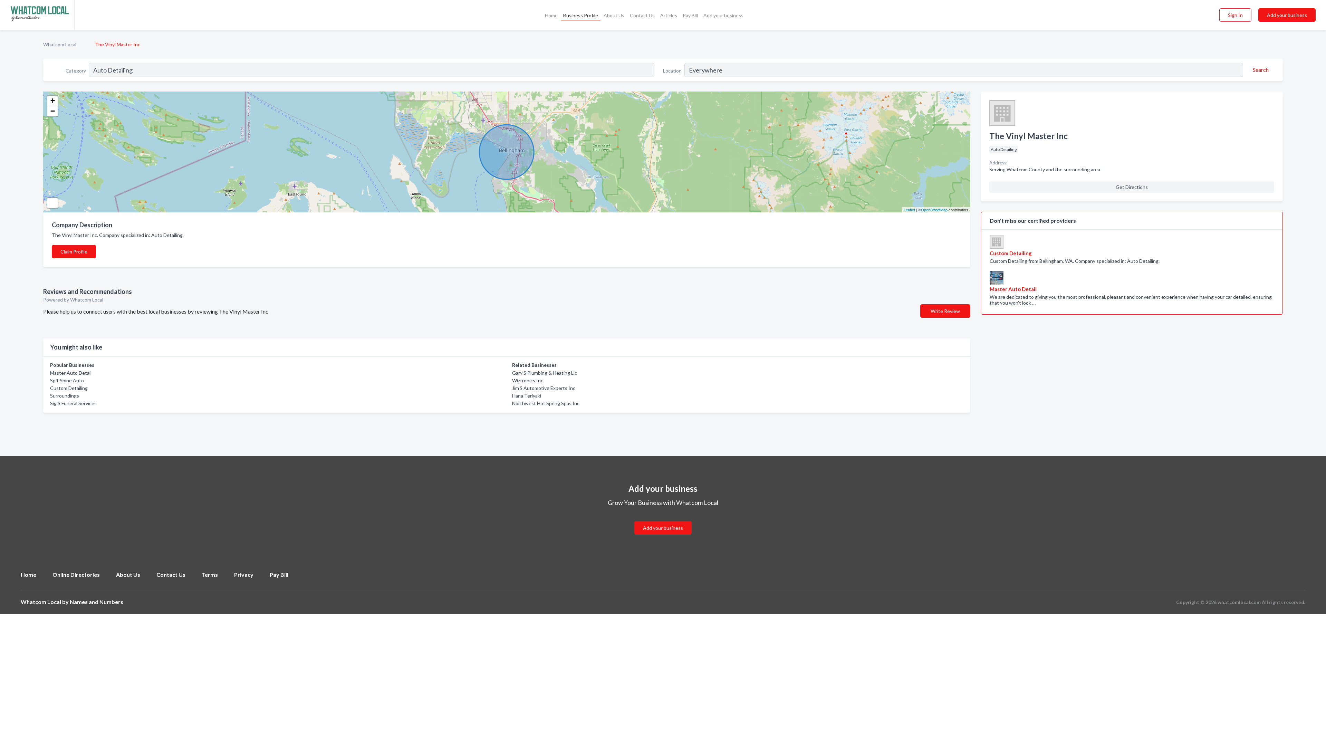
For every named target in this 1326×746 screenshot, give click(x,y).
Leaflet (909, 209)
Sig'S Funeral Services (73, 403)
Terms (210, 574)
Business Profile (580, 15)
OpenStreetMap (934, 209)
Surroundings (64, 396)
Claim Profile (73, 252)
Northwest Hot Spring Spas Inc (545, 403)
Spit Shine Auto (67, 380)
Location (672, 71)
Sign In (1235, 15)
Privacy (243, 574)
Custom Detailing (69, 388)
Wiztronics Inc (527, 380)
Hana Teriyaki (526, 396)
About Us (614, 15)
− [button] (52, 111)
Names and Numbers (96, 602)
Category (76, 71)
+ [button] (52, 100)
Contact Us (642, 15)
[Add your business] (663, 519)
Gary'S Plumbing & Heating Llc (544, 373)
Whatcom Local (59, 44)
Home (551, 15)
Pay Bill (690, 15)
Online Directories (76, 574)
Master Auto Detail (71, 373)
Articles (668, 15)
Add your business (723, 15)
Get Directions (1132, 187)
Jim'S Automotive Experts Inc (543, 388)
